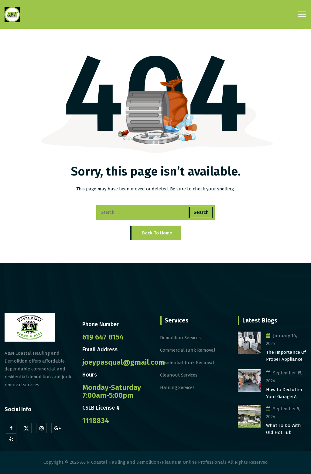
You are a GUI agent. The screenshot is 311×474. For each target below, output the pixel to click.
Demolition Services (180, 337)
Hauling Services (177, 387)
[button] (155, 233)
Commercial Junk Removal (187, 350)
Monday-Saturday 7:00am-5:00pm (111, 391)
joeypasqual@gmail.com (123, 362)
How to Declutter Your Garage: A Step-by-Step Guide (286, 393)
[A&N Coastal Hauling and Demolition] (12, 14)
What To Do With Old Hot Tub (283, 429)
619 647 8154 (103, 337)
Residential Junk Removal (187, 362)
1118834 (95, 420)
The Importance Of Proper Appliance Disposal (286, 356)
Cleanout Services (178, 375)
